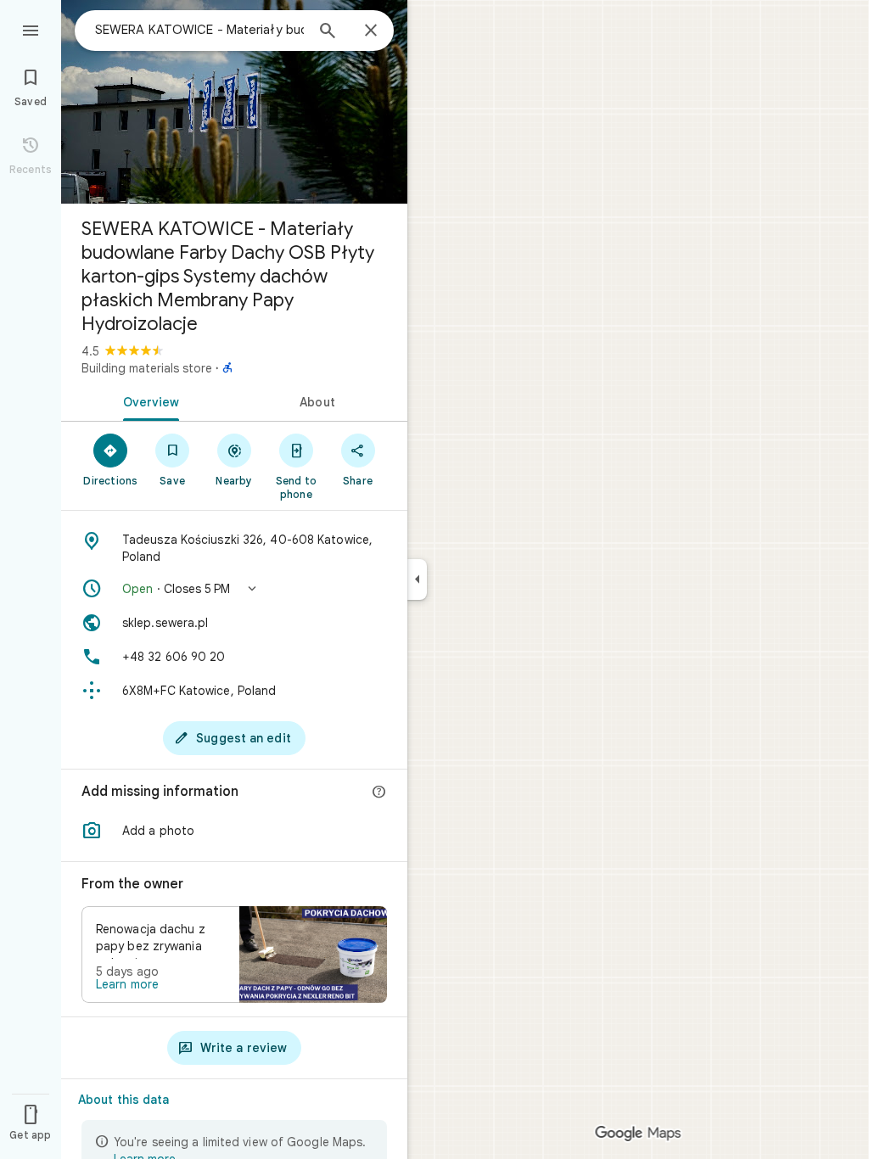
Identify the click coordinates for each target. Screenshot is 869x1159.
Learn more (127, 984)
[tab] (147, 400)
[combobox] (199, 30)
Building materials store (146, 368)
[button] (234, 589)
